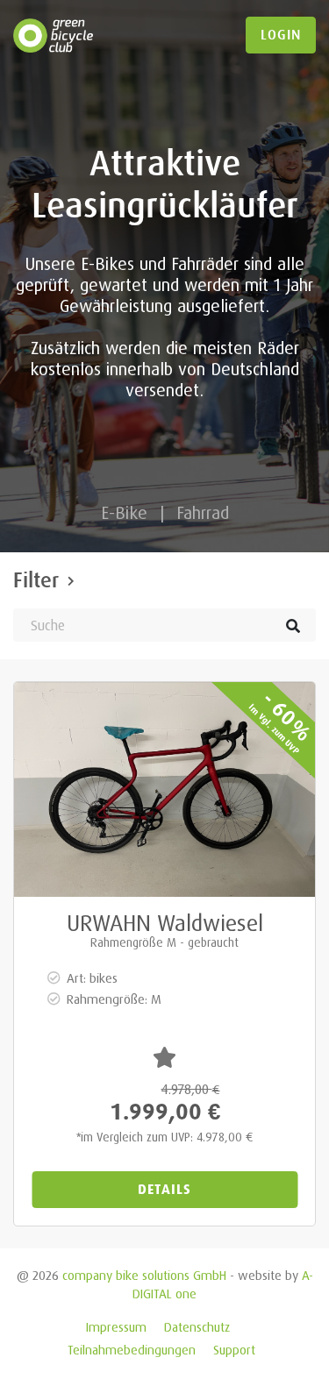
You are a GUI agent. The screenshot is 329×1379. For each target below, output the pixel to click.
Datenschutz (197, 1327)
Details (164, 1189)
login (281, 35)
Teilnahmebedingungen (132, 1349)
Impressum (116, 1327)
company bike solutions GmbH (144, 1275)
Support (234, 1349)
